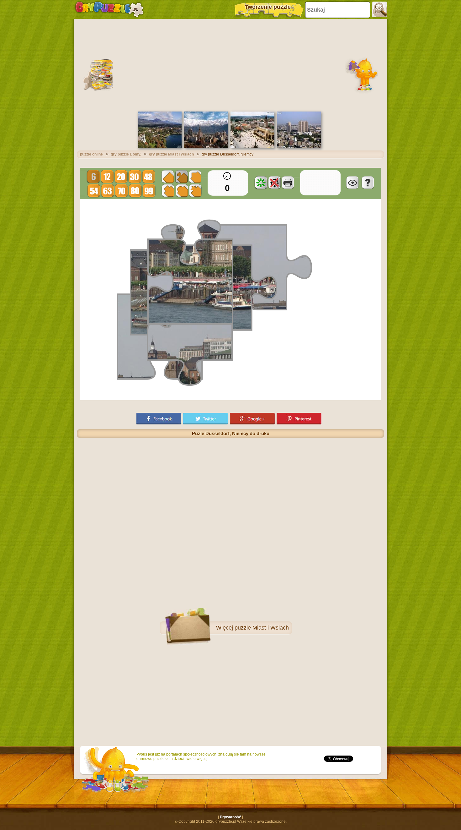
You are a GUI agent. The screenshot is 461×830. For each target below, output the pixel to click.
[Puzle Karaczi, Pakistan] (299, 147)
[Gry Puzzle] (109, 9)
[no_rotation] (274, 182)
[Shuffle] (261, 182)
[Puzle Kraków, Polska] (252, 147)
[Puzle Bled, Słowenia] (160, 147)
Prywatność (230, 817)
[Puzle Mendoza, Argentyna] (206, 147)
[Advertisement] (230, 64)
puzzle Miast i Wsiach (262, 628)
